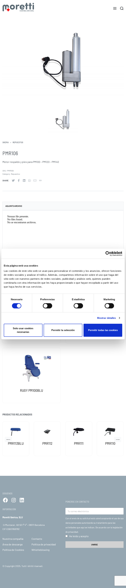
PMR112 (47, 443)
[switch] (47, 305)
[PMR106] (13, 180)
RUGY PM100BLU (31, 390)
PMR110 (110, 443)
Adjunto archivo (13, 206)
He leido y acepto (79, 536)
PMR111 (79, 443)
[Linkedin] (22, 500)
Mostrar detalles (106, 318)
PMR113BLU (16, 443)
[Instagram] (14, 500)
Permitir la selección (63, 330)
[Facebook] (5, 500)
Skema (5, 142)
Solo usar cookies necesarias (23, 330)
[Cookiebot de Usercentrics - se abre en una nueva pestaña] (108, 253)
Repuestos (18, 142)
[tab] (63, 206)
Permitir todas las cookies (103, 330)
